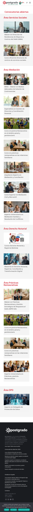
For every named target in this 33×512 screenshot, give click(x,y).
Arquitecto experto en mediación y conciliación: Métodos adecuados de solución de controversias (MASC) (16, 461)
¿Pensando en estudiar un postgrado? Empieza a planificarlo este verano (16, 481)
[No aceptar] (31, 507)
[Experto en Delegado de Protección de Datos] (16, 399)
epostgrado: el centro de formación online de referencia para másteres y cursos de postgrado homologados (16, 486)
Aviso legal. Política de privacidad (12, 446)
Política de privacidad (24, 509)
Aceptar (7, 509)
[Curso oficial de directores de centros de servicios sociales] (16, 50)
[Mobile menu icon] (30, 3)
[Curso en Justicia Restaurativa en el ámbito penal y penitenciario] (16, 123)
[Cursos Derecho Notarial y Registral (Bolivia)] (16, 238)
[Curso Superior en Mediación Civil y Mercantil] (16, 187)
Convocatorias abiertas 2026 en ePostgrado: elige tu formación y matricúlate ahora (16, 478)
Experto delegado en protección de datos (14, 469)
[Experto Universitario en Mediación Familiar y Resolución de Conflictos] (16, 207)
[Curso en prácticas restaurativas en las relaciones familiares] (16, 145)
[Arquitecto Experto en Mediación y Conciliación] (16, 167)
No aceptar (13, 509)
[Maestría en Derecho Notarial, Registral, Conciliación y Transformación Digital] (16, 259)
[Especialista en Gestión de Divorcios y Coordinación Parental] (16, 101)
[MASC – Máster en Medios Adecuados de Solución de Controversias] (16, 79)
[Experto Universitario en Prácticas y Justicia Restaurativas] (16, 366)
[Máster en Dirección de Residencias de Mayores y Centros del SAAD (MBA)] (16, 27)
